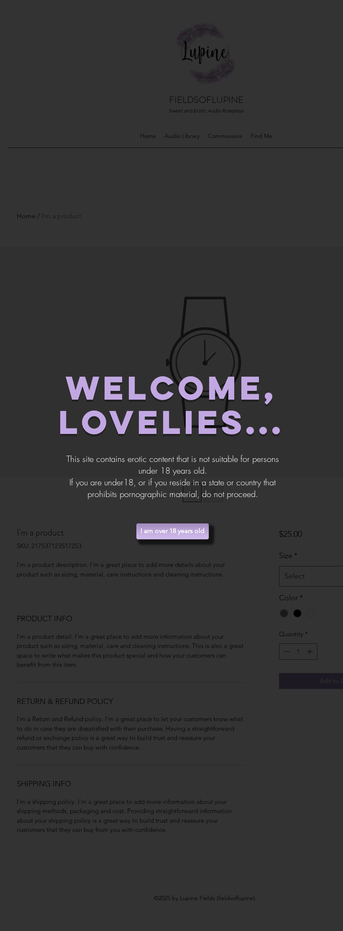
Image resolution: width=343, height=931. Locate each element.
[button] (172, 531)
